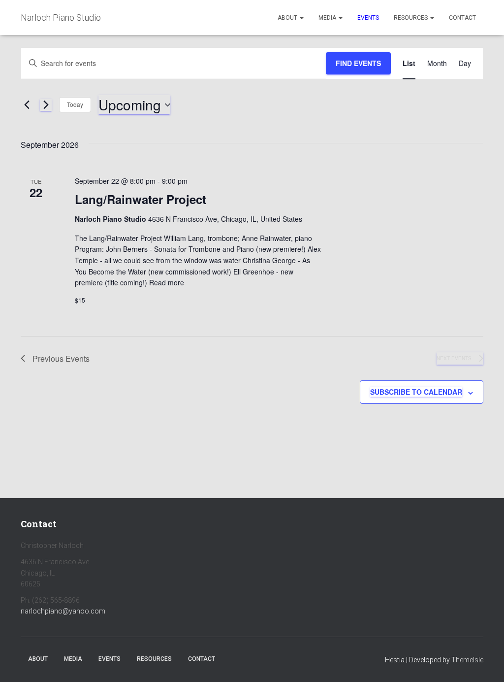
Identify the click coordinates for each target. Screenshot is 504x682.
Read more (165, 282)
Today (75, 104)
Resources (411, 17)
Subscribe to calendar (416, 392)
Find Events (358, 63)
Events (368, 17)
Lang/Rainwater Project (140, 199)
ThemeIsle (467, 660)
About (288, 17)
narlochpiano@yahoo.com (63, 611)
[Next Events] (46, 105)
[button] (301, 17)
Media (328, 17)
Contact (462, 17)
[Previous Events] (26, 105)
